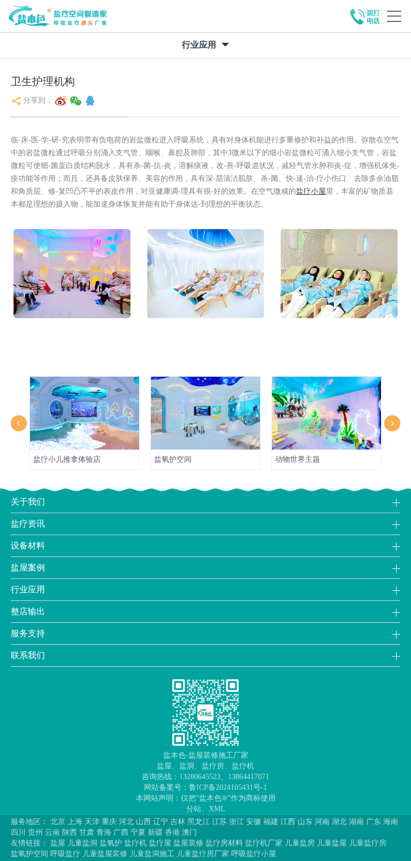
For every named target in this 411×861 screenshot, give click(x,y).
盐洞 (186, 766)
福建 (270, 822)
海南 (390, 822)
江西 (287, 822)
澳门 (189, 832)
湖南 (356, 822)
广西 (120, 832)
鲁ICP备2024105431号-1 (228, 787)
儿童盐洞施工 (152, 854)
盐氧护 (111, 843)
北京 (57, 822)
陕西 (69, 832)
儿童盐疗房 (367, 843)
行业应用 (28, 589)
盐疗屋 (160, 843)
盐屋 (164, 766)
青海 (103, 832)
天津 (92, 822)
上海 (74, 822)
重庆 (109, 822)
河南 (322, 822)
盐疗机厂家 (264, 843)
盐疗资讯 (28, 524)
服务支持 (28, 633)
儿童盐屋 (332, 843)
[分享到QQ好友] (90, 100)
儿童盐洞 (82, 843)
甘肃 (86, 832)
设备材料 (28, 545)
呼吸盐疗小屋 (253, 854)
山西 (143, 822)
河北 (126, 822)
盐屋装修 (188, 843)
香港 (172, 832)
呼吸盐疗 (65, 854)
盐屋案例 (28, 567)
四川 (18, 832)
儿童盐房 (300, 843)
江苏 (219, 822)
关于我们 (28, 502)
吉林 (177, 822)
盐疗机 (243, 766)
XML (217, 809)
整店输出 (28, 611)
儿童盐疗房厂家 (203, 854)
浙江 (236, 822)
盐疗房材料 (224, 843)
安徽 (253, 822)
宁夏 (138, 832)
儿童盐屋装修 (104, 854)
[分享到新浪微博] (61, 100)
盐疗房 (213, 766)
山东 (305, 822)
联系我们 (28, 655)
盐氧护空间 (29, 854)
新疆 (155, 832)
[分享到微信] (76, 100)
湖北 (339, 822)
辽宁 (160, 822)
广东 (373, 822)
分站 (193, 809)
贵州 (35, 832)
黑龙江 (198, 822)
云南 (52, 832)
